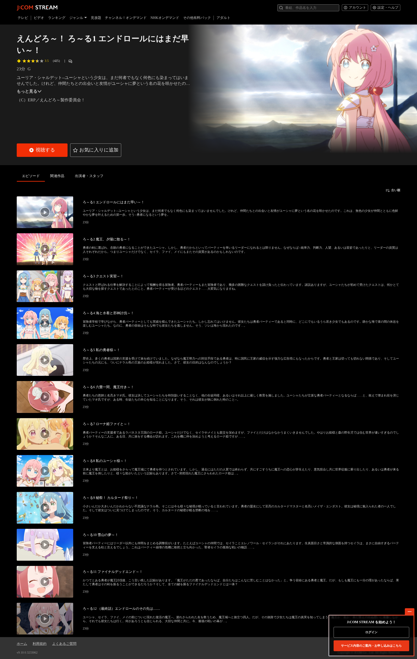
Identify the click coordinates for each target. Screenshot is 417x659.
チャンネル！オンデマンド (126, 18)
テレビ (23, 18)
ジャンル (76, 18)
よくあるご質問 (64, 644)
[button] (42, 150)
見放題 (96, 18)
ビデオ (39, 18)
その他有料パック (197, 18)
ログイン (371, 632)
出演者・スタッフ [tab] (89, 176)
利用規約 (39, 644)
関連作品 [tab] (57, 176)
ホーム (22, 644)
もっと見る (27, 91)
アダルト (223, 18)
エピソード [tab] (31, 176)
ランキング (56, 18)
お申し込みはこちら (371, 645)
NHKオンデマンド (165, 18)
